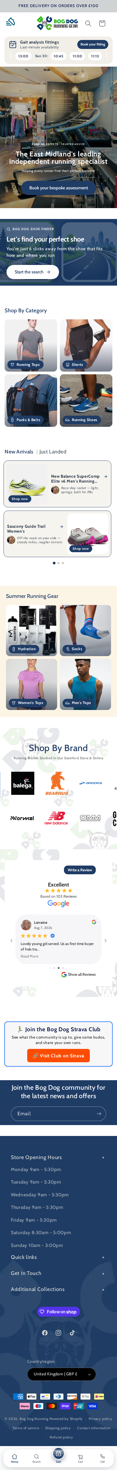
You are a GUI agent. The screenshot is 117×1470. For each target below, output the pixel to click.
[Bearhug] (23, 783)
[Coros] (91, 783)
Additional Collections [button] (38, 1289)
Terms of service (26, 1428)
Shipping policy (58, 1428)
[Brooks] (57, 783)
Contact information (93, 1428)
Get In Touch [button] (26, 1273)
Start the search (29, 271)
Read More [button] (29, 956)
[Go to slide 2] (58, 563)
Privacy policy (100, 1419)
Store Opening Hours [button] (36, 1157)
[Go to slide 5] (63, 968)
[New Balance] (89, 818)
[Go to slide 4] (59, 968)
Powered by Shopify (66, 1419)
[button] (13, 23)
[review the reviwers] (94, 923)
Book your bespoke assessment (58, 187)
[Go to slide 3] (63, 563)
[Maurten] (21, 818)
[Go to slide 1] (54, 563)
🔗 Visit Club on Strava (58, 1055)
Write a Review (80, 869)
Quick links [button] (24, 1257)
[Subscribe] (99, 1114)
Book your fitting (93, 44)
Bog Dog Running (34, 1419)
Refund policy (61, 1437)
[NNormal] (55, 818)
